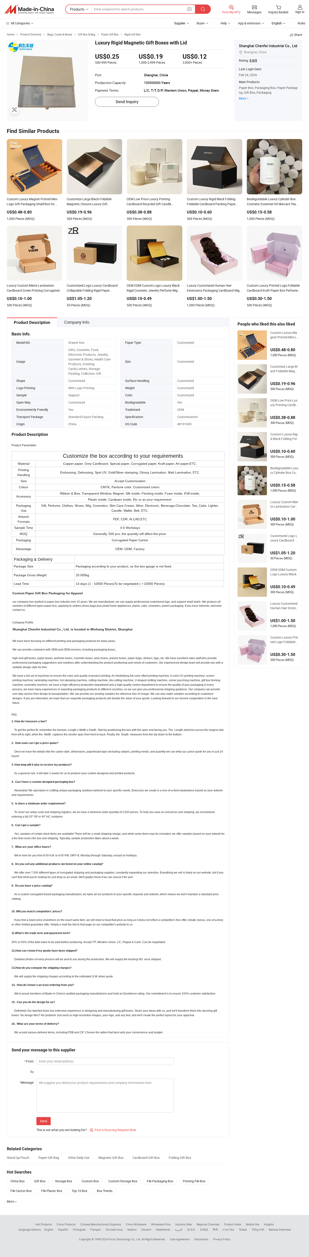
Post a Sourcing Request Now (113, 1130)
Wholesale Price (161, 1224)
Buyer (201, 23)
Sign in (299, 12)
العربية (178, 1229)
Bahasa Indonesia (280, 1229)
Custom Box (90, 1181)
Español (63, 1229)
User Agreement (180, 1239)
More (242, 98)
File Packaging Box (160, 1181)
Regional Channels (208, 1224)
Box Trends (104, 1191)
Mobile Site (252, 1224)
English (48, 1229)
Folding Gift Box (180, 1157)
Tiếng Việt (258, 1229)
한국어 (191, 1229)
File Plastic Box (51, 1191)
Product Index (232, 1224)
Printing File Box (194, 1181)
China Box (17, 1181)
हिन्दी (215, 1229)
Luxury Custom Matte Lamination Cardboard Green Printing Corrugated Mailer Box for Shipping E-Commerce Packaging (284, 504)
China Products (66, 1224)
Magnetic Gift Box (111, 1157)
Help (224, 23)
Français (95, 1229)
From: (29, 1061)
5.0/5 (253, 60)
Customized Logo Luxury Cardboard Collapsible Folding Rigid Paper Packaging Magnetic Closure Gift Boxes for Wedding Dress (284, 538)
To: (32, 1072)
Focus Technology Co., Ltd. (125, 1239)
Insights (269, 1224)
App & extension (249, 23)
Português (79, 1229)
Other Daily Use (78, 1157)
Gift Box (39, 1181)
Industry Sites (183, 1224)
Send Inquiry (127, 101)
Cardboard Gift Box (146, 1157)
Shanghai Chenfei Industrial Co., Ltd (268, 45)
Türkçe (243, 1229)
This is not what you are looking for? (61, 1130)
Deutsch (146, 1229)
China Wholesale (136, 1224)
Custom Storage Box (122, 1181)
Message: (26, 1082)
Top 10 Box (79, 1191)
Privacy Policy (221, 1239)
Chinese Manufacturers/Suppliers (100, 1224)
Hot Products (44, 1224)
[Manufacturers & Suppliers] (29, 9)
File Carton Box (21, 1191)
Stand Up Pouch (18, 1157)
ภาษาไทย (228, 1229)
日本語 (204, 1229)
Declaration (201, 1239)
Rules (301, 23)
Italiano (132, 1229)
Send (43, 1121)
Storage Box (63, 1181)
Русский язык (114, 1229)
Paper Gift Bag (48, 1157)
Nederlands (163, 1229)
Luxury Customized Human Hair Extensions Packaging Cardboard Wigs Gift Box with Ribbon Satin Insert (284, 605)
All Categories (20, 23)
